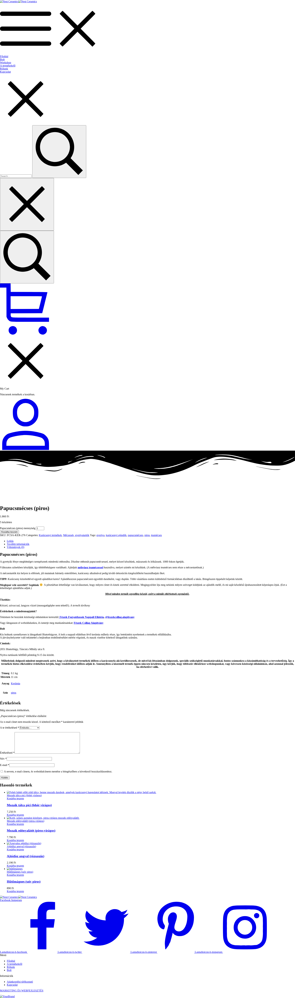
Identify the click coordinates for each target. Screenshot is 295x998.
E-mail (4, 765)
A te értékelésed (9, 727)
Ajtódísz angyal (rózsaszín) (25, 856)
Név (3, 758)
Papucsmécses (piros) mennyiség (17, 528)
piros (147, 535)
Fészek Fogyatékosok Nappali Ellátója (81, 617)
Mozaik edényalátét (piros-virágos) (31, 830)
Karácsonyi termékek (50, 535)
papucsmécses (135, 535)
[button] (15, 798)
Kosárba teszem (9, 532)
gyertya (100, 535)
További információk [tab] (18, 544)
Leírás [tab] (10, 541)
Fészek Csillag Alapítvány (88, 622)
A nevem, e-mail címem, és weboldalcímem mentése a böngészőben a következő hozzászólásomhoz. (58, 771)
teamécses (156, 535)
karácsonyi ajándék (116, 535)
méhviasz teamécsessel (90, 567)
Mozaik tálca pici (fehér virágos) (29, 805)
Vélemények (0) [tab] (15, 547)
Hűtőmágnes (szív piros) (23, 881)
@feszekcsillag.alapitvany (120, 617)
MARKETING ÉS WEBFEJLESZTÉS (21, 990)
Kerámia (15, 683)
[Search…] (27, 257)
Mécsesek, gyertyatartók (76, 535)
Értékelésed (7, 752)
